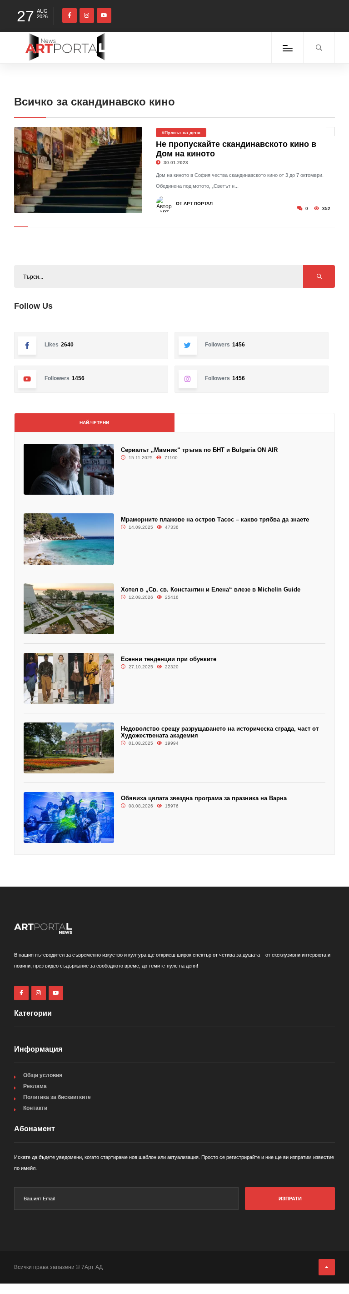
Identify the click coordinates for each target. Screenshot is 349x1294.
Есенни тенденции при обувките (168, 659)
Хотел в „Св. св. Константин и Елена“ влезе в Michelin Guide (210, 589)
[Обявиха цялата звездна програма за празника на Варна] (69, 817)
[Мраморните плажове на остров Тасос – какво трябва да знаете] (69, 538)
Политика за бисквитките (57, 1097)
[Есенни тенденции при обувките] (69, 678)
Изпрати (290, 1198)
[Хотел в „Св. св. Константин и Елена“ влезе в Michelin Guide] (69, 608)
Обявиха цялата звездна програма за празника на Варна (204, 798)
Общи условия (42, 1075)
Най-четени (94, 422)
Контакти (35, 1108)
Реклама (35, 1086)
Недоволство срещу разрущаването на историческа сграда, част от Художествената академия (220, 732)
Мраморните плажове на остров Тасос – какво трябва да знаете (215, 519)
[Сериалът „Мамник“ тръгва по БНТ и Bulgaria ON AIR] (69, 469)
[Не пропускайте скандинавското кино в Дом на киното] (78, 170)
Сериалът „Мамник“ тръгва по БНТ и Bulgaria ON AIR (199, 449)
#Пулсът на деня (181, 132)
